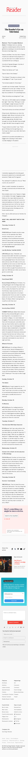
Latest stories (6, 687)
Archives (4, 683)
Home (3, 738)
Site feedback (18, 709)
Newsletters (17, 707)
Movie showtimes (18, 692)
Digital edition (19, 742)
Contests (16, 687)
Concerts (16, 685)
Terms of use (10, 742)
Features (4, 680)
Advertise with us (14, 740)
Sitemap (22, 740)
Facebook (18, 714)
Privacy (4, 742)
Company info (6, 729)
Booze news (5, 712)
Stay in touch (17, 705)
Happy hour (5, 716)
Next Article (17, 557)
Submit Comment (14, 622)
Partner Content (6, 697)
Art (15, 683)
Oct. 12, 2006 (22, 37)
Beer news (5, 709)
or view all (7, 519)
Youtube (17, 723)
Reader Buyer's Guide (8, 699)
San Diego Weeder (7, 732)
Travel (15, 697)
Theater (16, 694)
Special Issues (6, 690)
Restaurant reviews (7, 721)
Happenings (17, 680)
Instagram (18, 719)
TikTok (17, 721)
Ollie (3, 37)
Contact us (5, 740)
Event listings (17, 690)
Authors (4, 685)
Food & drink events (7, 714)
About (8, 738)
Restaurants (5, 719)
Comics (4, 692)
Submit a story (18, 712)
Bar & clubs (5, 707)
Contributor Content (7, 694)
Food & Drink (5, 705)
